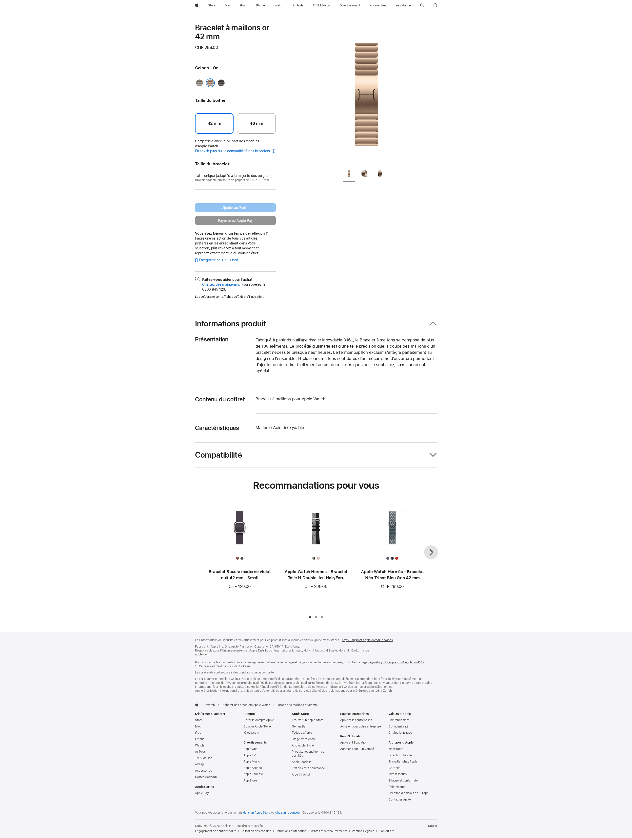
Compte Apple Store (257, 726)
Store (198, 720)
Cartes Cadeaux (206, 777)
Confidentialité (398, 726)
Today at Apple (302, 732)
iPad (198, 732)
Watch (210, 705)
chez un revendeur (288, 812)
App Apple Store (303, 745)
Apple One (250, 749)
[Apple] (196, 704)
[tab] (349, 174)
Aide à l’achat (301, 774)
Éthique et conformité (403, 780)
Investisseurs (397, 774)
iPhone (199, 739)
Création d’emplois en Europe (409, 793)
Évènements (397, 787)
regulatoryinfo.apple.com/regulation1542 (396, 662)
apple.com (202, 654)
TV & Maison (203, 758)
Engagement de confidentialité (215, 831)
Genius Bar (299, 726)
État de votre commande (308, 768)
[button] (422, 5)
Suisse (432, 826)
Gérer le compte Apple (258, 720)
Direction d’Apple (400, 755)
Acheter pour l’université (357, 749)
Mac (198, 726)
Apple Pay (202, 793)
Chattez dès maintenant (222, 284)
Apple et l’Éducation (353, 742)
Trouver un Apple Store (307, 720)
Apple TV (249, 755)
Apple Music (251, 761)
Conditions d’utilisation (291, 831)
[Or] (210, 82)
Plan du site (387, 831)
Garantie (394, 768)
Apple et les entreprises (356, 720)
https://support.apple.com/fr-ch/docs (367, 640)
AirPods (200, 751)
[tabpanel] (366, 93)
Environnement (399, 720)
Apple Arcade (252, 768)
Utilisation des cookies (255, 831)
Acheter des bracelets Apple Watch (246, 705)
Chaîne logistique (400, 732)
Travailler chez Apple (403, 761)
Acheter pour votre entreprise (360, 726)
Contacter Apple (400, 799)
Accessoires (203, 770)
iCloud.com (251, 732)
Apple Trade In (301, 762)
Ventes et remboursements (329, 831)
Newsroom (396, 749)
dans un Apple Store (257, 812)
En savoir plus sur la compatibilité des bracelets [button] (233, 151)
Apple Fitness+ (253, 774)
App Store (250, 780)
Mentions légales (363, 831)
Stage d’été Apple (304, 739)
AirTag (199, 764)
